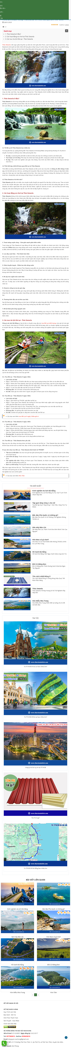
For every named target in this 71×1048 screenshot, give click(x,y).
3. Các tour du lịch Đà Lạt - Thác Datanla (19, 39)
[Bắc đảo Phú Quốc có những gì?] (17, 519)
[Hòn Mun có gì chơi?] (17, 544)
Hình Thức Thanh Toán (11, 1018)
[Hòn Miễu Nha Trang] (17, 605)
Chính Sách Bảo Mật (10, 1024)
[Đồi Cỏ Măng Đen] (17, 568)
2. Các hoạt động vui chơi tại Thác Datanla (19, 37)
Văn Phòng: (15, 1046)
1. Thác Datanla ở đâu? (13, 34)
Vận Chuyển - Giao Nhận (11, 1021)
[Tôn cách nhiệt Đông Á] (17, 580)
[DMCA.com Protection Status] (10, 1027)
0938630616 (26, 1036)
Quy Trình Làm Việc (10, 1012)
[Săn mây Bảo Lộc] (17, 532)
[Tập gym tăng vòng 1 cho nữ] (17, 507)
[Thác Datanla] (17, 593)
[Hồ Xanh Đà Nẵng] (17, 556)
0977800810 (10, 1036)
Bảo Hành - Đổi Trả (10, 1015)
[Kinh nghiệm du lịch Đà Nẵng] (17, 495)
